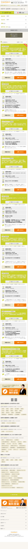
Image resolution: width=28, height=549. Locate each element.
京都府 (7, 459)
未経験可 (3, 443)
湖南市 (21, 410)
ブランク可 (9, 443)
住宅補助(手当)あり (5, 447)
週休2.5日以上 (13, 441)
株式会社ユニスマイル (5, 481)
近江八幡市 (17, 408)
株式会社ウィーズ (15, 483)
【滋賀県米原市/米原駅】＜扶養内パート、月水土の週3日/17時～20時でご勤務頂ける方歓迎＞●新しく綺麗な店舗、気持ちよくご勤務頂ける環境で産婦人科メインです (13, 162)
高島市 (3, 412)
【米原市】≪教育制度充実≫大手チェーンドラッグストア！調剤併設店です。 (13, 198)
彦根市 (7, 408)
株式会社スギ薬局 (5, 470)
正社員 (3, 431)
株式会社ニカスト (20, 487)
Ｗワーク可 (14, 443)
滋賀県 (18, 5)
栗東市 (7, 410)
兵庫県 (16, 459)
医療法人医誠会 (12, 470)
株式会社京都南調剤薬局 (14, 479)
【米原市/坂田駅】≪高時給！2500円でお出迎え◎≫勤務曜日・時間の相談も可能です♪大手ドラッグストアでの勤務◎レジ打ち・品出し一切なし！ (13, 352)
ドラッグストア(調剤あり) (11, 423)
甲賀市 (12, 410)
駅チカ (3, 439)
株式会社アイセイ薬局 (15, 474)
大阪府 (12, 459)
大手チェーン (16, 449)
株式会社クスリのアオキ (14, 472)
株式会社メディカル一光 (21, 470)
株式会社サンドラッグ (5, 476)
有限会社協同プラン (5, 479)
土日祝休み (16, 439)
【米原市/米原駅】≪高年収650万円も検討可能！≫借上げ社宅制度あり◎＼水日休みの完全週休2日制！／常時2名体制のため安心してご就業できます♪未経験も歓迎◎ (13, 49)
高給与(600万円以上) (5, 445)
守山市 (3, 410)
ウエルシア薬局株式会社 (6, 474)
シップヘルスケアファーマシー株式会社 (8, 487)
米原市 (12, 412)
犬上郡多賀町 (24, 414)
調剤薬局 (3, 423)
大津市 (3, 408)
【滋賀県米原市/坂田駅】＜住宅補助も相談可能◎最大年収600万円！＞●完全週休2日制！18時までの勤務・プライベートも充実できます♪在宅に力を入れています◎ (13, 87)
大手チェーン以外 (23, 449)
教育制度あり (4, 449)
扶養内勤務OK (12, 447)
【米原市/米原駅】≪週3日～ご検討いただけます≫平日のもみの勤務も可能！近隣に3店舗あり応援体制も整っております (13, 125)
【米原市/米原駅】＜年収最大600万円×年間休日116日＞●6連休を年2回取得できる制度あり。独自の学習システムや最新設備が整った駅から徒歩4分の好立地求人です (13, 240)
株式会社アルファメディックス (7, 485)
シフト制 (9, 449)
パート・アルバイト (9, 431)
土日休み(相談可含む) (5, 441)
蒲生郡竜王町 (4, 414)
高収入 (3, 451)
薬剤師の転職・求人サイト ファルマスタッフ (8, 5)
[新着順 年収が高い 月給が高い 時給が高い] (23, 42)
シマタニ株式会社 (14, 476)
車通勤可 (20, 443)
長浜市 (12, 408)
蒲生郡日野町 (18, 412)
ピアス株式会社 (13, 481)
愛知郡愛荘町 (10, 414)
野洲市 (16, 410)
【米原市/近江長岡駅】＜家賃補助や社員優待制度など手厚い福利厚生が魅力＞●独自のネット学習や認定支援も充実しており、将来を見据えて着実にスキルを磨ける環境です (13, 277)
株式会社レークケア (5, 472)
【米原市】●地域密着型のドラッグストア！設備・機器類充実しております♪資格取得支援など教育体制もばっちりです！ (13, 314)
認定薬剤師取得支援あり (21, 447)
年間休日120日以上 (9, 439)
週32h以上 (19, 441)
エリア (7, 13)
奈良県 (21, 459)
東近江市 (7, 412)
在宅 (7, 451)
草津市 (22, 408)
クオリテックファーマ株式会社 (7, 478)
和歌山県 (3, 461)
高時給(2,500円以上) (14, 445)
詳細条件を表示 (14, 30)
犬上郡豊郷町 (17, 414)
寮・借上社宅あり (22, 445)
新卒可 (25, 441)
